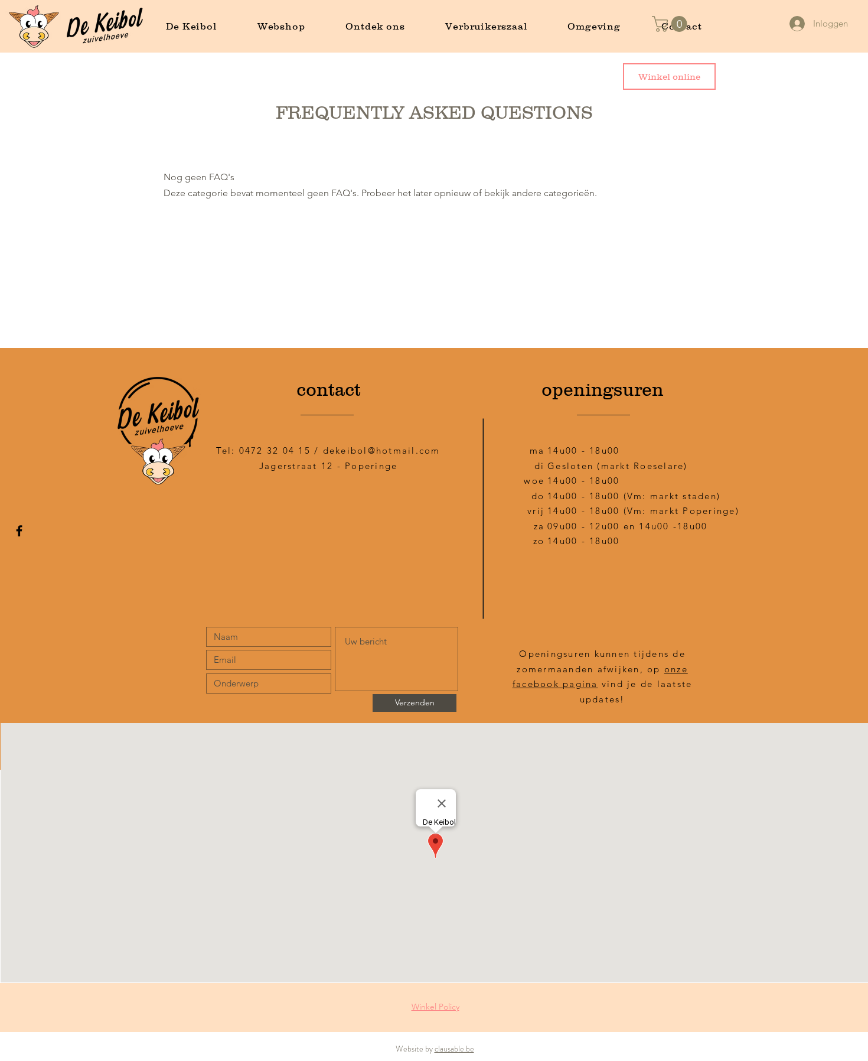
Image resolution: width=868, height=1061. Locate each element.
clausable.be (454, 1049)
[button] (671, 24)
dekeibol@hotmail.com (381, 450)
